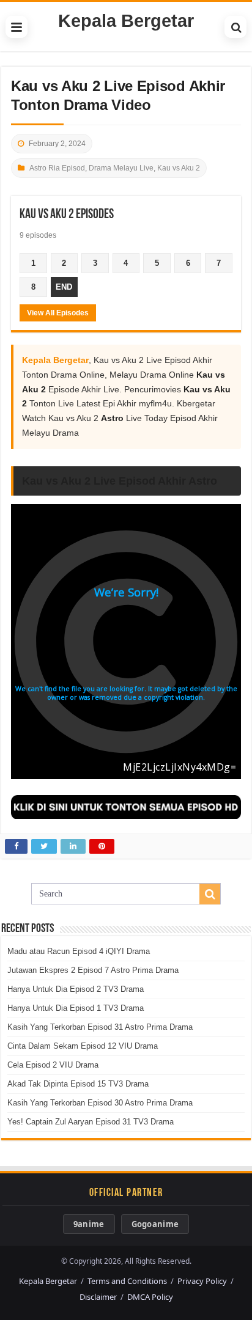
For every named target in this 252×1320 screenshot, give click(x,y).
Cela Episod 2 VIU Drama (52, 1064)
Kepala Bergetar (126, 21)
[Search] (235, 27)
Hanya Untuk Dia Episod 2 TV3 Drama (75, 989)
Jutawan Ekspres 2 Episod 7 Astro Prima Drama (93, 970)
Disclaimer (98, 1296)
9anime (89, 1224)
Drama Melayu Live (121, 168)
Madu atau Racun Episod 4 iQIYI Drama (78, 951)
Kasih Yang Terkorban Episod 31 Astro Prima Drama (100, 1027)
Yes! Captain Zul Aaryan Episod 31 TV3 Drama (90, 1121)
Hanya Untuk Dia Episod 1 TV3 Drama (75, 1008)
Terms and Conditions (127, 1280)
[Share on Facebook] (16, 846)
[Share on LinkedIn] (73, 846)
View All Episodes (58, 313)
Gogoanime (155, 1224)
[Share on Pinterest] (101, 846)
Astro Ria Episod (57, 168)
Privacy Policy (202, 1280)
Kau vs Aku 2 (178, 168)
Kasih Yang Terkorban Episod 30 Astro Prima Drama (100, 1102)
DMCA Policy (150, 1296)
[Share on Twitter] (44, 846)
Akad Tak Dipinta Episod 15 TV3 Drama (78, 1083)
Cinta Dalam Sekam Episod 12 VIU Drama (82, 1045)
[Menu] (17, 27)
